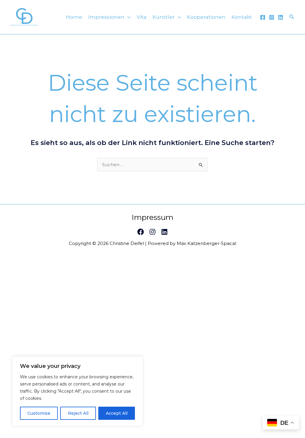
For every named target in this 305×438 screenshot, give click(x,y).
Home (74, 17)
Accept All (116, 413)
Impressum (152, 217)
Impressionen (106, 17)
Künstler (163, 17)
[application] (127, 17)
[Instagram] (271, 17)
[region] (77, 391)
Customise (38, 413)
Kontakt (241, 17)
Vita (142, 17)
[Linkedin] (280, 17)
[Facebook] (262, 17)
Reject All (78, 413)
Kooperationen (206, 17)
